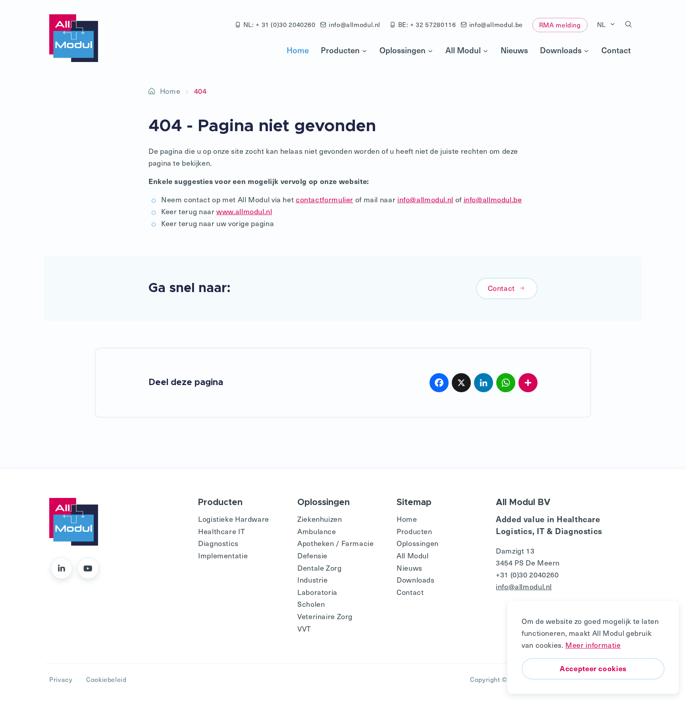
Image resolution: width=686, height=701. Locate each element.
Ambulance (316, 531)
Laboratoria (317, 592)
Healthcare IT (221, 531)
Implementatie (223, 555)
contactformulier (324, 199)
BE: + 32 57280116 (427, 24)
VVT (304, 628)
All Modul (463, 50)
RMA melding (560, 24)
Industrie (312, 579)
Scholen (311, 603)
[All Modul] (73, 38)
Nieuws (514, 50)
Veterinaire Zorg (325, 616)
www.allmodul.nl (244, 211)
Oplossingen (403, 50)
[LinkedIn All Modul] (61, 568)
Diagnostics (218, 543)
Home (298, 50)
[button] (628, 24)
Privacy (60, 679)
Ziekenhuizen (319, 518)
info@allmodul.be (496, 24)
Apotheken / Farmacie (335, 543)
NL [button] (602, 24)
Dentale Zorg (319, 567)
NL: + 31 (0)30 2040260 (279, 24)
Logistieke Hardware (233, 518)
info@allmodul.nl (354, 24)
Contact (616, 50)
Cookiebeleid (106, 679)
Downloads (561, 50)
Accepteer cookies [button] (593, 668)
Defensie (312, 555)
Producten (340, 50)
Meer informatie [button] (592, 644)
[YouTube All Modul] (88, 568)
